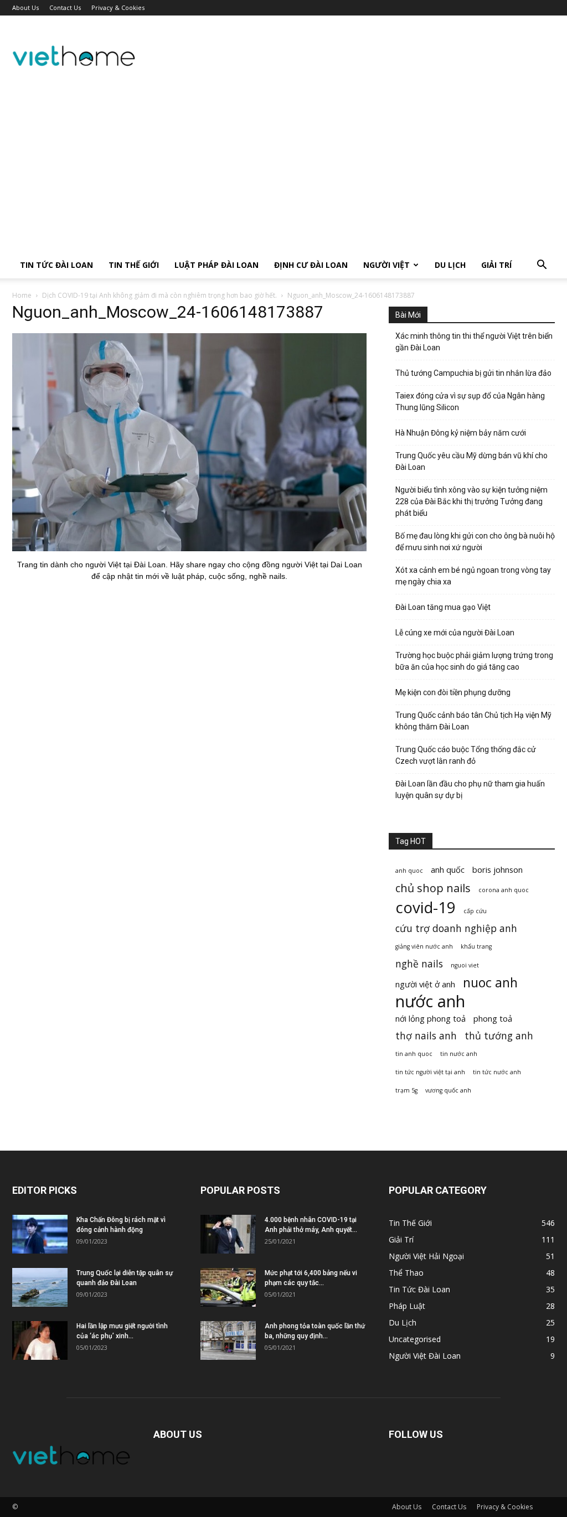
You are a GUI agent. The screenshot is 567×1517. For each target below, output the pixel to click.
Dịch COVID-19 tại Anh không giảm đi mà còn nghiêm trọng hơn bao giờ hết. (159, 295)
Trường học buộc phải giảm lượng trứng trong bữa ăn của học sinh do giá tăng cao (474, 661)
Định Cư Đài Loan (311, 265)
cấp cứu (475, 911)
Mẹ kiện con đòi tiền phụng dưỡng (453, 692)
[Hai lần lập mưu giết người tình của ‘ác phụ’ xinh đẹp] (40, 1340)
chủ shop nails (433, 888)
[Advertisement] (283, 168)
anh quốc (448, 869)
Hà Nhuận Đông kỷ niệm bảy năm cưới (460, 432)
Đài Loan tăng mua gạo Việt (443, 607)
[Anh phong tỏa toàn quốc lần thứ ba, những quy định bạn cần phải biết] (228, 1340)
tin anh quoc (413, 1054)
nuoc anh (490, 982)
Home (22, 295)
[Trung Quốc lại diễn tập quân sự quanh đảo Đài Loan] (40, 1287)
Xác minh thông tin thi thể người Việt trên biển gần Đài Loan (474, 342)
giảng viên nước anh (424, 946)
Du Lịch (450, 265)
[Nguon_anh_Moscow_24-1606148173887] (189, 548)
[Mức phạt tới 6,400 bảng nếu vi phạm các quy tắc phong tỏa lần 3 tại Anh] (228, 1287)
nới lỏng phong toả (430, 1018)
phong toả (492, 1018)
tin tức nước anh (497, 1072)
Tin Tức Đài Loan (56, 265)
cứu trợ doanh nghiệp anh (456, 928)
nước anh (430, 1001)
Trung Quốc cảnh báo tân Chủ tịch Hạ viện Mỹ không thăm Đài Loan (473, 721)
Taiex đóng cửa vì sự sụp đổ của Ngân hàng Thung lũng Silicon (470, 401)
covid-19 (425, 907)
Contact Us (65, 7)
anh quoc (409, 870)
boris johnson (497, 869)
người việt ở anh (425, 984)
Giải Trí (496, 265)
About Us (25, 7)
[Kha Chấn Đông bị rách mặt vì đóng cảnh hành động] (40, 1234)
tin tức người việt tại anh (430, 1072)
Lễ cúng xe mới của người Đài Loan (454, 632)
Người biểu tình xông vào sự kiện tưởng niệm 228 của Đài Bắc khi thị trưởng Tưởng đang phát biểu (471, 501)
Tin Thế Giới (134, 265)
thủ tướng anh (499, 1036)
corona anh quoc (503, 890)
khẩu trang (476, 946)
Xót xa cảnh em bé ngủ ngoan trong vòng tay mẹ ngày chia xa (473, 576)
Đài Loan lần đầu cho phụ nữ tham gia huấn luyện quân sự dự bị (470, 789)
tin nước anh (458, 1054)
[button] (541, 266)
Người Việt (386, 265)
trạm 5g (406, 1090)
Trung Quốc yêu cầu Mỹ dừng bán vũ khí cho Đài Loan (471, 461)
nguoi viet (465, 965)
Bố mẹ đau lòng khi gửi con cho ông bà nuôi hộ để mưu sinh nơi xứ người (475, 541)
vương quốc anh (448, 1090)
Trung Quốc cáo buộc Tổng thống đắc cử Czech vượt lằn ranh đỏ (465, 755)
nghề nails (419, 964)
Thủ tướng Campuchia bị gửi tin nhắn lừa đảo (473, 373)
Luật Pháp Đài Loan (216, 265)
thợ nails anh (426, 1036)
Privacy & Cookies (118, 7)
